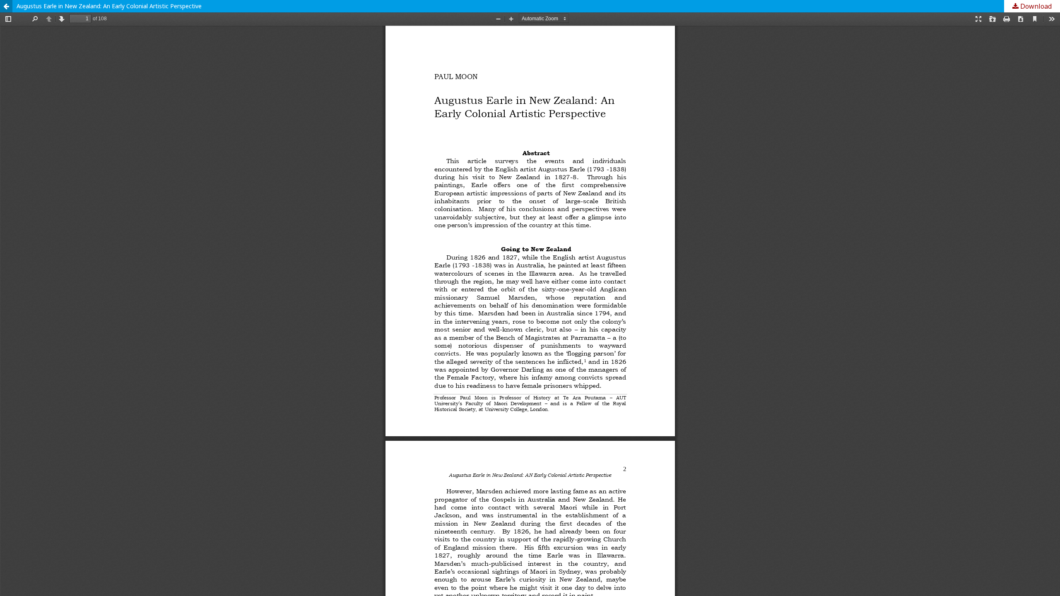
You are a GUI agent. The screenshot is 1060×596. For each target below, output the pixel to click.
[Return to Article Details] (6, 6)
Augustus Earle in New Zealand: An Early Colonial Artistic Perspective (109, 6)
